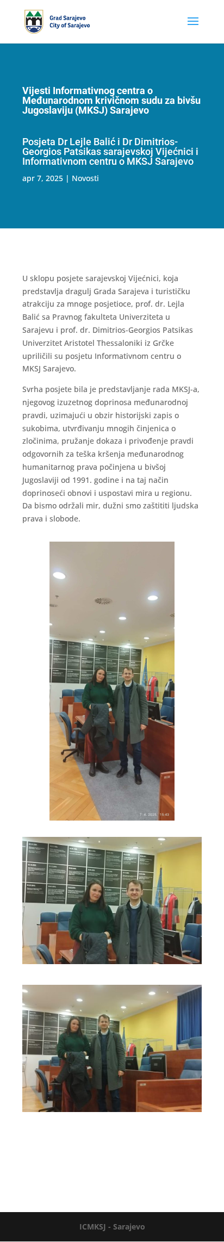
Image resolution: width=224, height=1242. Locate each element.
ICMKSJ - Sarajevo (112, 1226)
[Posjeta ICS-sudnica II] (112, 1112)
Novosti (85, 178)
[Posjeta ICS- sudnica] (112, 964)
